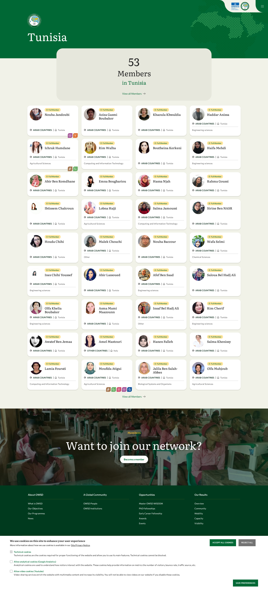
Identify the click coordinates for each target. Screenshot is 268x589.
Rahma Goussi (218, 181)
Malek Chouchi (110, 241)
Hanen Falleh (163, 341)
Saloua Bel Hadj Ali (221, 275)
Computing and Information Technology (103, 163)
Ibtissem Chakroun (59, 208)
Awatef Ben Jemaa (58, 341)
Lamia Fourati (55, 368)
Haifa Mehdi (216, 148)
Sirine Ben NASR (219, 208)
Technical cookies (22, 551)
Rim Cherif (215, 308)
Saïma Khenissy (219, 341)
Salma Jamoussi (165, 208)
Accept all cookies (222, 543)
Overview (199, 503)
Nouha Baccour (164, 241)
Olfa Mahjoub (217, 368)
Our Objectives (35, 508)
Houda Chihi (54, 241)
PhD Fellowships (147, 508)
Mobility (198, 513)
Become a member (134, 459)
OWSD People (90, 503)
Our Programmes (36, 513)
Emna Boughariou (112, 181)
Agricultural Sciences (40, 163)
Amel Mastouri (110, 341)
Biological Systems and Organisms (154, 384)
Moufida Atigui (110, 368)
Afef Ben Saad (163, 275)
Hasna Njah (161, 181)
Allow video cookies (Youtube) (29, 571)
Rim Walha (107, 148)
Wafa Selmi (216, 241)
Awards (142, 518)
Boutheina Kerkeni (167, 148)
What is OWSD (35, 503)
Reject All (247, 543)
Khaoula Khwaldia (167, 114)
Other (87, 257)
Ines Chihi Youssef (58, 275)
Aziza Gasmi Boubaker (108, 116)
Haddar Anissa (218, 114)
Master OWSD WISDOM (151, 503)
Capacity (198, 518)
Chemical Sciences (201, 257)
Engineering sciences (202, 130)
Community (200, 508)
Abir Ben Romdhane (60, 181)
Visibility (198, 523)
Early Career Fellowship (150, 513)
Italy (116, 350)
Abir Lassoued (109, 275)
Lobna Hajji (107, 208)
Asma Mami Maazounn (108, 310)
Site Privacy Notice (80, 545)
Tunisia (61, 130)
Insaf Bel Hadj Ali (166, 308)
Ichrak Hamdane (57, 148)
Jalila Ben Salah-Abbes (165, 370)
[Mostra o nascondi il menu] (262, 6)
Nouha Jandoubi (57, 114)
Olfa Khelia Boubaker (53, 310)
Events (142, 523)
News (30, 518)
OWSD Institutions (92, 508)
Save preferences (245, 583)
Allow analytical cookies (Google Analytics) (35, 561)
